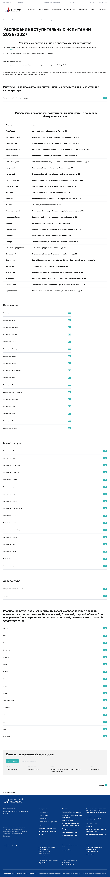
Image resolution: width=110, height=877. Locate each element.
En (93, 2)
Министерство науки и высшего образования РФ (96, 830)
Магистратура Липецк (10, 501)
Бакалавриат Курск (9, 356)
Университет (32, 9)
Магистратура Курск (9, 494)
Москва (5, 628)
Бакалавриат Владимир (10, 334)
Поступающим (44, 9)
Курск (5, 664)
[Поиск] (80, 2)
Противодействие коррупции (71, 812)
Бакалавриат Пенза (9, 385)
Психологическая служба (70, 835)
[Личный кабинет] (77, 2)
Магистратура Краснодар (11, 487)
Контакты (89, 826)
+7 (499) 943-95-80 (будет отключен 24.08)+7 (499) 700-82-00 (94, 849)
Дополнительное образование (48, 822)
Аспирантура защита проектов (13, 589)
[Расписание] (66, 2)
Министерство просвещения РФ (96, 834)
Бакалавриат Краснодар (11, 349)
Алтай (5, 635)
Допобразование (69, 9)
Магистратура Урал (9, 551)
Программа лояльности (69, 829)
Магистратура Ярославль (11, 566)
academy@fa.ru (67, 850)
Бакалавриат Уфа (8, 421)
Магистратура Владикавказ (12, 465)
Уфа (4, 729)
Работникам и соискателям (47, 828)
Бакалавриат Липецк (10, 363)
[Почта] (84, 2)
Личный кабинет (67, 820)
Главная (5, 20)
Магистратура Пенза (9, 523)
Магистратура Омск (9, 515)
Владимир (6, 650)
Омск (5, 686)
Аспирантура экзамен (10, 596)
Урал (4, 722)
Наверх (101, 785)
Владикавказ (7, 643)
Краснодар (6, 657)
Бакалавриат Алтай (9, 320)
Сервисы (65, 809)
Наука (92, 9)
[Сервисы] (73, 2)
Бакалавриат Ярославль (11, 428)
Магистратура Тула (9, 544)
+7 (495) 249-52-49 (11, 769)
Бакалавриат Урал (9, 413)
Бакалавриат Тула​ (9, 406)
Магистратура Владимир (11, 472)
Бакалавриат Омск (9, 377)
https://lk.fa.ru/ (8, 49)
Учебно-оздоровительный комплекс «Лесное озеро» (70, 824)
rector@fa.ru (90, 854)
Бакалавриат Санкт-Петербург (13, 392)
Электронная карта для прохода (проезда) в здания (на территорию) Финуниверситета (96, 810)
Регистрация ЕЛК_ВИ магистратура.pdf (15, 98)
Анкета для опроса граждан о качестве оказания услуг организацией (95, 818)
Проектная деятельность (70, 832)
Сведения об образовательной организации (72, 816)
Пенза (5, 693)
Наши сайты (8, 2)
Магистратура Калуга (10, 479)
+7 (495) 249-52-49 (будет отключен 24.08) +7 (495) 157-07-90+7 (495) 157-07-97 (47, 850)
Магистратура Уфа (9, 559)
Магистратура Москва (10, 451)
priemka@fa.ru (94, 769)
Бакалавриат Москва (10, 313)
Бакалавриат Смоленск (10, 399)
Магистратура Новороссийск (12, 508)
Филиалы (41, 834)
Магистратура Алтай (9, 458)
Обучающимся (56, 9)
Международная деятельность (48, 831)
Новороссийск (8, 679)
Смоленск (6, 707)
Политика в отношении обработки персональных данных (19, 873)
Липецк (5, 671)
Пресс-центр (21, 2)
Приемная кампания (31, 20)
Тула (4, 715)
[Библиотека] (70, 2)
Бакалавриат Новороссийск (12, 370)
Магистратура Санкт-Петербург (13, 530)
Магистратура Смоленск (11, 537)
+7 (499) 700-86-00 (68, 864)
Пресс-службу (18, 833)
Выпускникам (83, 9)
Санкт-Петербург (8, 700)
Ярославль (6, 736)
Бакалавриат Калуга (9, 342)
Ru (90, 2)
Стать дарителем (91, 823)
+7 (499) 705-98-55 (44, 863)
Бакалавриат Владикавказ (11, 327)
